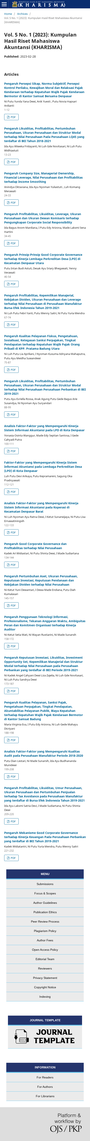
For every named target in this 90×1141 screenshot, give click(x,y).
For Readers (45, 1077)
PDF (13, 117)
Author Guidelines (45, 902)
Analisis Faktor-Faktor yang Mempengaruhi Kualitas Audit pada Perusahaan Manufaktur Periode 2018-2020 (43, 753)
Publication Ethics (45, 912)
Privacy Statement (45, 978)
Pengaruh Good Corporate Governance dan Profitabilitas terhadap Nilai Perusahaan (35, 546)
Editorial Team (45, 959)
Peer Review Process (45, 921)
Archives (22, 14)
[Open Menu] (4, 4)
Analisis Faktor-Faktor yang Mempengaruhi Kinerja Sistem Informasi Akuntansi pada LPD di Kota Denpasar (44, 428)
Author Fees (45, 940)
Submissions (45, 884)
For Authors (45, 1086)
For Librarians (45, 1096)
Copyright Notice (45, 987)
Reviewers (45, 968)
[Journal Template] (45, 1037)
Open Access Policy (45, 949)
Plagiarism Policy (45, 931)
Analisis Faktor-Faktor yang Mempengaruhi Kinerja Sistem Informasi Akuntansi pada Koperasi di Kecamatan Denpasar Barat (41, 507)
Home (8, 14)
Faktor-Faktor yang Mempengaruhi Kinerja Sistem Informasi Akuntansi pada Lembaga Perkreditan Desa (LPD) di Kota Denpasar (43, 466)
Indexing (45, 996)
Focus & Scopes (45, 893)
